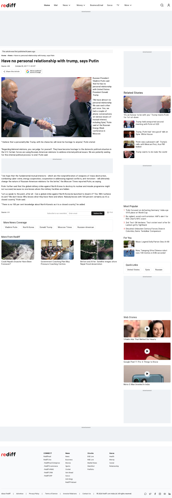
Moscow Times (65, 227)
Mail (56, 5)
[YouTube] (165, 494)
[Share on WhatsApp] (145, 494)
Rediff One (47, 460)
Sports (67, 466)
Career (111, 463)
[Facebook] (155, 494)
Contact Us (87, 494)
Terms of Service (51, 494)
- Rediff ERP (48, 476)
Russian (158, 269)
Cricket (68, 469)
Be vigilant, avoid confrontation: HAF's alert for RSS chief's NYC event (147, 217)
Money (80, 5)
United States (133, 269)
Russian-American (86, 227)
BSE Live (90, 456)
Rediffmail (47, 456)
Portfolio (90, 469)
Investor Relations (70, 494)
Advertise (19, 494)
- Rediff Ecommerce (51, 466)
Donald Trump (46, 227)
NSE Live (90, 460)
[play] (147, 328)
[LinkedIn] (170, 494)
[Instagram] (160, 494)
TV (118, 5)
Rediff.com (107, 494)
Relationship (114, 466)
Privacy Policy (34, 494)
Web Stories (130, 317)
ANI (8, 66)
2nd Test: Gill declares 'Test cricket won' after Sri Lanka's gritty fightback (148, 223)
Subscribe (98, 213)
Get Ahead (69, 473)
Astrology (69, 479)
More (127, 5)
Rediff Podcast (70, 482)
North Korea (28, 227)
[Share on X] (150, 494)
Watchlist (91, 466)
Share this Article (12, 71)
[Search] (162, 5)
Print (111, 212)
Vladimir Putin (11, 227)
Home (47, 5)
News (65, 5)
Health (111, 456)
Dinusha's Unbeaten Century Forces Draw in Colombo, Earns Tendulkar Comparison (145, 230)
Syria (147, 269)
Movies (68, 463)
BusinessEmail (96, 5)
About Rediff (5, 494)
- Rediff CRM (48, 473)
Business (69, 460)
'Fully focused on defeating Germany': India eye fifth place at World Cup (147, 211)
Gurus (109, 5)
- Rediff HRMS (49, 469)
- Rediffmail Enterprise (52, 463)
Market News (92, 463)
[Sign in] (169, 5)
